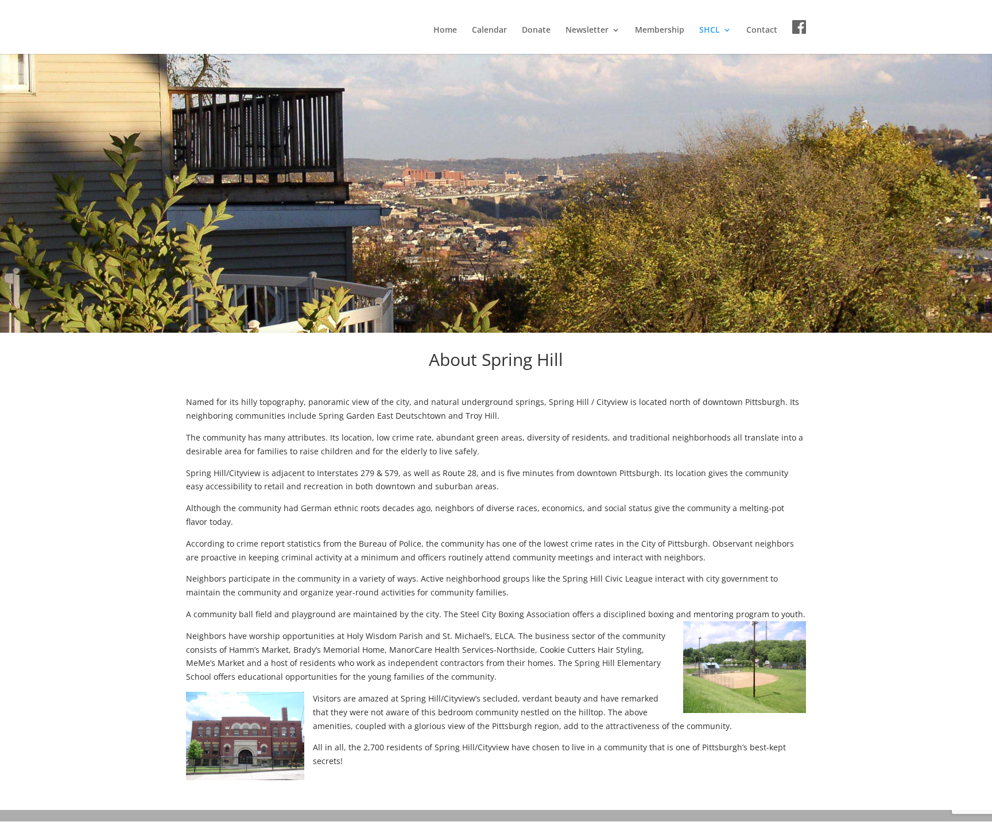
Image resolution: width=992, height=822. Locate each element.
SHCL (709, 30)
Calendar (489, 30)
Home (445, 30)
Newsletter (587, 30)
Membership (659, 30)
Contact (761, 30)
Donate (536, 30)
